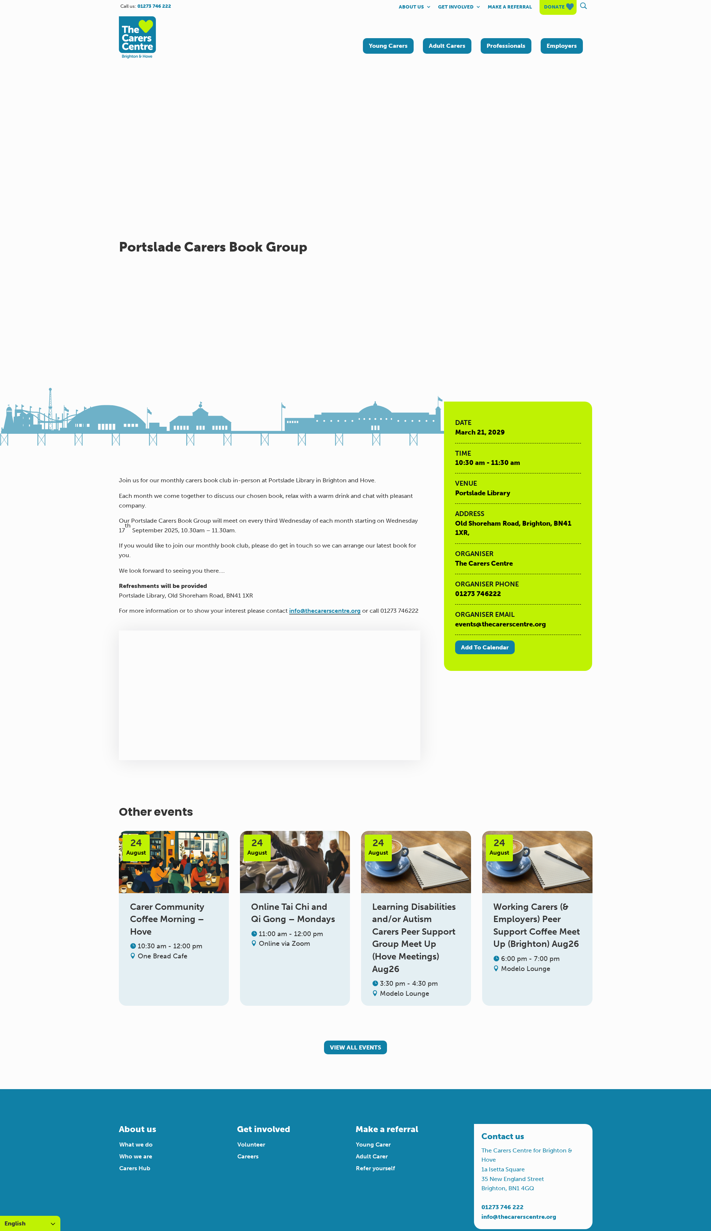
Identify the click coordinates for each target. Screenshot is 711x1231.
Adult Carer (372, 1156)
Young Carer (373, 1144)
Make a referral (510, 7)
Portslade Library (482, 493)
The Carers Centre (484, 563)
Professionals (506, 45)
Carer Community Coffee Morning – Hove (167, 919)
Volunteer (251, 1144)
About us (411, 7)
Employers (562, 45)
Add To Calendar (485, 647)
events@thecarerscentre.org (500, 624)
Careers (247, 1156)
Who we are (135, 1156)
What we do (136, 1144)
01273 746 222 (502, 1207)
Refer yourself (375, 1168)
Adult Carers (447, 45)
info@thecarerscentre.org (325, 610)
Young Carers (388, 45)
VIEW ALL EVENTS (355, 1047)
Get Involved (456, 7)
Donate (554, 7)
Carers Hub (134, 1168)
